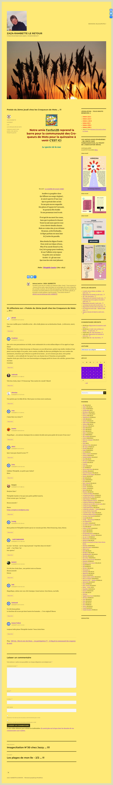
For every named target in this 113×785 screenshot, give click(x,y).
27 (93, 377)
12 (90, 371)
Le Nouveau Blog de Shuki (89, 514)
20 (93, 374)
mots (17, 129)
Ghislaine (85, 471)
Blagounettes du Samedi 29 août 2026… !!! (94, 294)
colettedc (14, 374)
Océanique (85, 571)
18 (86, 374)
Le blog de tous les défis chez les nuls (92, 504)
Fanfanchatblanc (87, 457)
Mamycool (85, 540)
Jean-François (86, 483)
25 (86, 377)
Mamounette (86, 538)
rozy (12, 410)
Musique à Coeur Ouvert (89, 563)
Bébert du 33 (86, 414)
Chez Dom (85, 426)
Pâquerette (85, 573)
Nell (12, 584)
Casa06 (84, 421)
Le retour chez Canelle (88, 516)
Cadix (84, 419)
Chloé (84, 428)
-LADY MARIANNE (17, 539)
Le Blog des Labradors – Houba (91, 509)
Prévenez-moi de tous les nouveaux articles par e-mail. (21, 722)
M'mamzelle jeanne (88, 533)
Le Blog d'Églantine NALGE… (90, 500)
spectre (16, 131)
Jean (84, 481)
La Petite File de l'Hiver (89, 497)
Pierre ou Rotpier (87, 578)
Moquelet (85, 561)
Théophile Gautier (49, 268)
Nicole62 (85, 568)
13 (93, 371)
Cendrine (14, 338)
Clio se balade (86, 436)
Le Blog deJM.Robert (88, 507)
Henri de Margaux (87, 473)
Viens (84, 601)
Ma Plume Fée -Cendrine (89, 535)
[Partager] (111, 16)
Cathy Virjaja (86, 422)
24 (83, 377)
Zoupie (84, 608)
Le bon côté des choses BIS (90, 511)
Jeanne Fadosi (16, 623)
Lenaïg (13, 521)
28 (97, 377)
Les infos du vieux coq (88, 525)
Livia (13, 464)
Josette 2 (85, 488)
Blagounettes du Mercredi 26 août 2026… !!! (94, 307)
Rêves (96, 150)
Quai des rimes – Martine (89, 580)
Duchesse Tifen (87, 445)
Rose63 (85, 591)
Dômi (84, 443)
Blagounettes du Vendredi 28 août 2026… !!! (94, 298)
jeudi (14, 129)
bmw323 (85, 415)
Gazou (84, 466)
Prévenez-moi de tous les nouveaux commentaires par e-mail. (23, 717)
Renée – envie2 (87, 587)
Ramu (84, 584)
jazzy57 (14, 562)
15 (100, 371)
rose (12, 131)
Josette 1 (85, 486)
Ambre (84, 407)
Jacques (85, 476)
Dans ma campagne (88, 440)
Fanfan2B (52, 130)
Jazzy (84, 480)
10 (83, 371)
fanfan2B (14, 602)
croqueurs (9, 129)
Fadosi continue (87, 454)
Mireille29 (85, 552)
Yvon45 (85, 606)
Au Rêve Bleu (86, 410)
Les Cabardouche (87, 521)
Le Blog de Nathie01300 (89, 502)
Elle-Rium (85, 447)
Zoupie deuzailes (87, 610)
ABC (84, 405)
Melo (84, 551)
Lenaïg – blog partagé (88, 519)
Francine (85, 464)
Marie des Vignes (87, 547)
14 (97, 371)
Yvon (84, 604)
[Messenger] (111, 13)
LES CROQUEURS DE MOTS (14, 127)
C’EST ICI (55, 140)
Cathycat (85, 424)
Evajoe (84, 450)
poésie (8, 131)
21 (97, 374)
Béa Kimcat (86, 412)
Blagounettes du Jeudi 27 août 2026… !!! (93, 303)
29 (101, 377)
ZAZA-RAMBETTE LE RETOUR (24, 33)
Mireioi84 (85, 556)
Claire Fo (85, 433)
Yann (84, 603)
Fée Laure (85, 460)
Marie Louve (86, 549)
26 (90, 377)
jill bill (13, 318)
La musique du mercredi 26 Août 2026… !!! (94, 305)
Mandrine (85, 545)
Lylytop (85, 532)
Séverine (14, 392)
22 (100, 374)
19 (90, 374)
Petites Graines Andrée (89, 577)
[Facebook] (111, 10)
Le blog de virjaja (87, 506)
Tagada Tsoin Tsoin (88, 596)
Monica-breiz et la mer (89, 559)
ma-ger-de (86, 537)
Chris (84, 429)
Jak (83, 478)
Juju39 (84, 490)
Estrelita (85, 448)
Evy (83, 452)
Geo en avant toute (87, 469)
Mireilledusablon (87, 554)
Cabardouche (86, 417)
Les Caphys (86, 523)
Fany (84, 459)
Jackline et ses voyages (89, 474)
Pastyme (85, 575)
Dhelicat (85, 441)
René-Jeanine (86, 585)
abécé (13, 446)
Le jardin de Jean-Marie (89, 512)
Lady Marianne (86, 499)
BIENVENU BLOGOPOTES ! (97, 24)
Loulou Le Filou (87, 528)
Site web (10, 707)
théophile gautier (11, 132)
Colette (84, 438)
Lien (8, 124)
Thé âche (85, 597)
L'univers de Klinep (88, 493)
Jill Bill (84, 485)
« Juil (86, 383)
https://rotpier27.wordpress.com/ (18, 510)
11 (86, 371)
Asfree (84, 408)
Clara (84, 434)
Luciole (84, 530)
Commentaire (12, 666)
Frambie (85, 462)
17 (83, 374)
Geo (84, 467)
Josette (13, 428)
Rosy (84, 592)
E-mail (9, 699)
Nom (9, 691)
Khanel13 (85, 492)
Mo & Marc (85, 558)
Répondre (10, 331)
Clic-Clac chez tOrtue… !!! (89, 296)
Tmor (84, 599)
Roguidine (85, 589)
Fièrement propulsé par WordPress (33, 777)
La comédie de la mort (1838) (54, 189)
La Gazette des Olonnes (89, 495)
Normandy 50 (86, 570)
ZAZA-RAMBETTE (11, 120)
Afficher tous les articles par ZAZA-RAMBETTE (45, 294)
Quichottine (86, 582)
